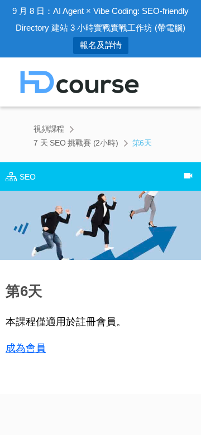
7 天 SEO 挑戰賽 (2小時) (76, 142)
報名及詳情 (101, 45)
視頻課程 (49, 128)
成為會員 (26, 348)
